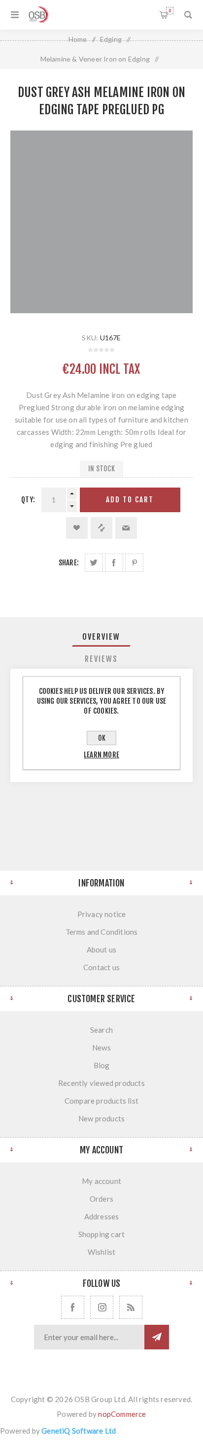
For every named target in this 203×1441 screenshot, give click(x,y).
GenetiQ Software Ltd (78, 1430)
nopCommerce (122, 1413)
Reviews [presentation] (101, 659)
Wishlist (102, 1251)
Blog (102, 1065)
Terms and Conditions (102, 931)
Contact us (101, 967)
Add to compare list (101, 528)
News (101, 1047)
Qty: (28, 499)
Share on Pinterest (134, 563)
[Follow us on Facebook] (72, 1307)
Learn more (101, 754)
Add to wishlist (77, 528)
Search (101, 1029)
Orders (101, 1198)
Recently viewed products (101, 1083)
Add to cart (130, 499)
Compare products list (101, 1100)
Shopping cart (170, 10)
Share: (69, 562)
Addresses (101, 1216)
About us (102, 949)
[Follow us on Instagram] (101, 1307)
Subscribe (156, 1337)
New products (101, 1118)
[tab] (101, 637)
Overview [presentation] (101, 637)
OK (101, 738)
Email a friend (126, 528)
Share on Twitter (94, 563)
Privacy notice (101, 914)
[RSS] (130, 1307)
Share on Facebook (114, 563)
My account (101, 1181)
